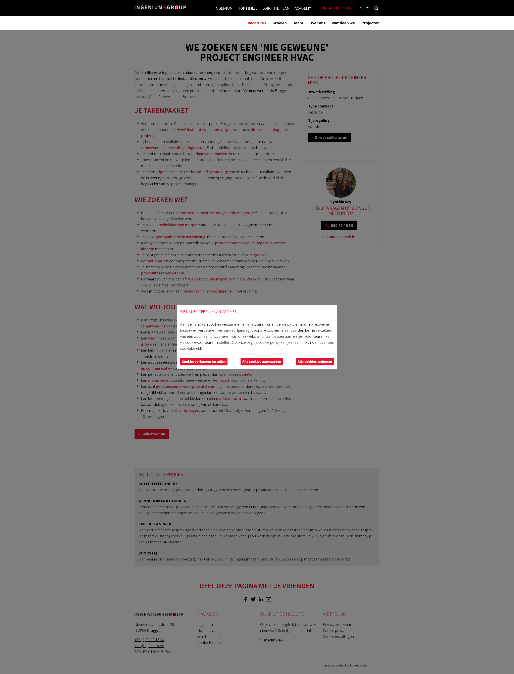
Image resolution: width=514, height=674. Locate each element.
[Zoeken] (376, 8)
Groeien (279, 22)
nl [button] (362, 7)
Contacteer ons (335, 7)
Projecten (370, 22)
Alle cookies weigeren (315, 361)
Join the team (276, 8)
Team (298, 22)
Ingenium (223, 8)
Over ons (317, 22)
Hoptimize (248, 8)
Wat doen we (343, 22)
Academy (303, 8)
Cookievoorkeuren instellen (204, 361)
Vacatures (257, 22)
